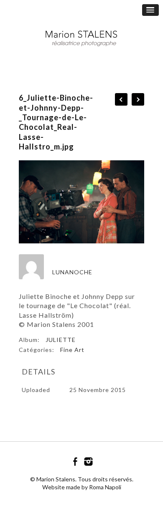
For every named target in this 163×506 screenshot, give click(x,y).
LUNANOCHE (72, 272)
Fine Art (72, 349)
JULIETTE (61, 339)
